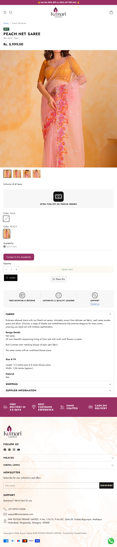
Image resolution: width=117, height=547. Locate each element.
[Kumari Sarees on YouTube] (18, 450)
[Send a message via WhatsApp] (111, 541)
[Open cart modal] (111, 12)
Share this (60, 279)
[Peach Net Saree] (6, 233)
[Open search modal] (11, 12)
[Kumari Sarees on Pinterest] (9, 450)
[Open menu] (5, 12)
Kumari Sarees (26, 533)
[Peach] (6, 218)
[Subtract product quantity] (6, 269)
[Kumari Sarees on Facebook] (5, 450)
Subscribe (106, 485)
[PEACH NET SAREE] (58, 108)
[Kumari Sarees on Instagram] (14, 450)
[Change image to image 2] (17, 174)
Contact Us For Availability (19, 257)
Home (6, 23)
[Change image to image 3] (27, 174)
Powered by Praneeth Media (75, 533)
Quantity (7, 263)
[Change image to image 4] (37, 174)
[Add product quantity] (16, 269)
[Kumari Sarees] (58, 12)
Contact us (95, 303)
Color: (9, 213)
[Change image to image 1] (7, 174)
